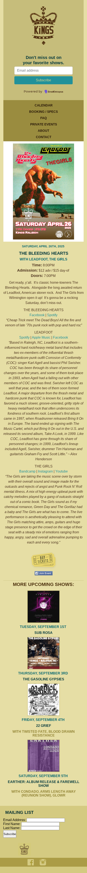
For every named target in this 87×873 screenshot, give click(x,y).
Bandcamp (27, 471)
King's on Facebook (30, 862)
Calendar (44, 105)
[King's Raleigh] (43, 30)
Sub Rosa (43, 633)
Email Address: (14, 820)
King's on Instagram (43, 862)
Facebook (37, 315)
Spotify (52, 315)
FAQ (43, 118)
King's (24, 849)
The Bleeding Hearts (43, 253)
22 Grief (43, 725)
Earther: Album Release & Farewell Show (43, 783)
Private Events (43, 124)
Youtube (61, 471)
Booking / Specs (43, 111)
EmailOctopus (55, 92)
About (43, 130)
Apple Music (41, 337)
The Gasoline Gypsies (43, 679)
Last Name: (12, 828)
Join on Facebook (44, 573)
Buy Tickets (43, 560)
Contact (43, 137)
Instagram (45, 471)
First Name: (12, 824)
